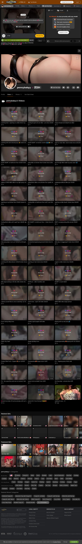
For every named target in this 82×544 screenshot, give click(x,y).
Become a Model (50, 512)
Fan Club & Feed (29, 94)
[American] (11, 475)
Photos (32, 6)
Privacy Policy (32, 512)
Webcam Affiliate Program (53, 518)
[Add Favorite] (3, 35)
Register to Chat (63, 32)
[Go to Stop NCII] (33, 534)
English (20, 509)
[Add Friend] (73, 87)
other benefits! (66, 29)
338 (58, 403)
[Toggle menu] (2, 2)
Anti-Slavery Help (33, 526)
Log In (77, 2)
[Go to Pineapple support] (25, 533)
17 (30, 403)
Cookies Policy (32, 520)
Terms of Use (32, 515)
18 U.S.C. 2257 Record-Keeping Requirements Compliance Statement (65, 533)
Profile (17, 6)
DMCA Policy (32, 518)
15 (3, 403)
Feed (38, 6)
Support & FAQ (67, 512)
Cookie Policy (57, 542)
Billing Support (67, 515)
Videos (24, 6)
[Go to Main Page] (11, 2)
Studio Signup (50, 515)
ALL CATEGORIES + (43, 502)
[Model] (79, 50)
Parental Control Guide (34, 523)
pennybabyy (5, 472)
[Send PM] (78, 87)
